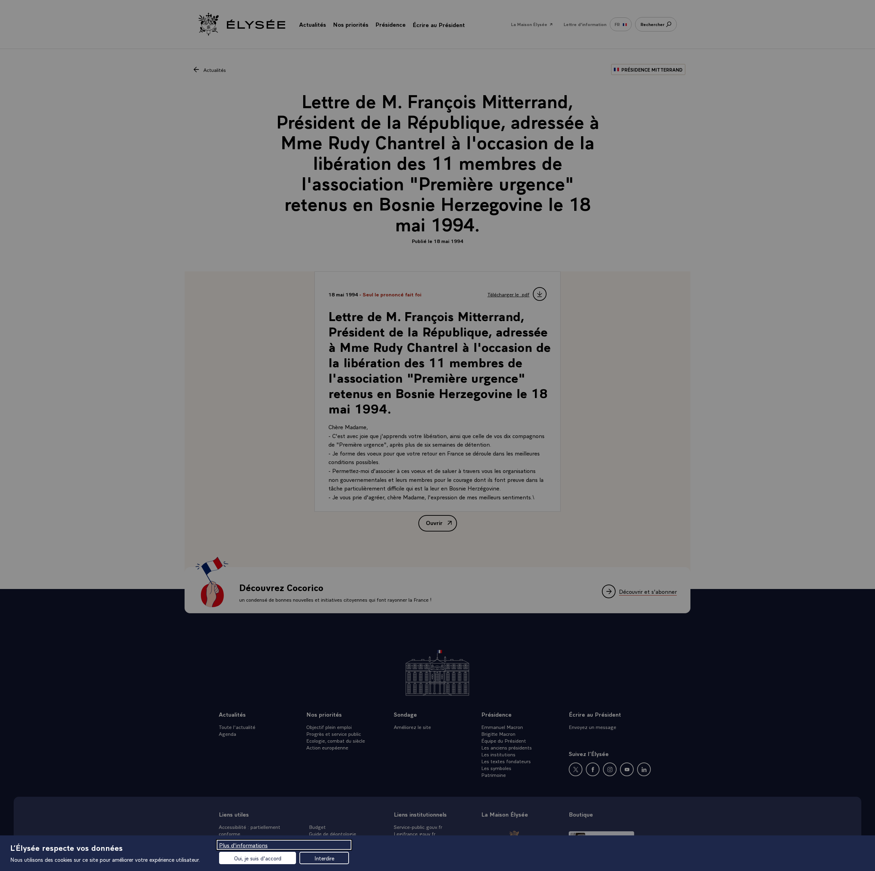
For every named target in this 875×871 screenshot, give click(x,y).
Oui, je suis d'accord (257, 858)
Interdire (324, 858)
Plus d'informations (243, 845)
